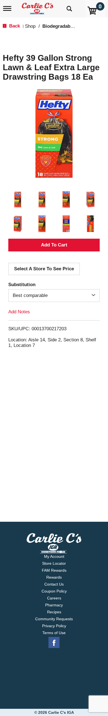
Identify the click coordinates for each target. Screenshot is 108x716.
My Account (54, 556)
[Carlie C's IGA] (38, 6)
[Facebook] (54, 643)
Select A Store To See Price (44, 268)
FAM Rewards (54, 570)
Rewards (54, 577)
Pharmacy (54, 605)
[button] (17, 199)
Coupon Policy (54, 591)
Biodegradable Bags (64, 26)
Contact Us (54, 584)
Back (14, 26)
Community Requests (54, 619)
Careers (54, 598)
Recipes (54, 612)
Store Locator (54, 563)
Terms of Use (54, 633)
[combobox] (54, 295)
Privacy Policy (54, 626)
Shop (30, 26)
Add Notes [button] (19, 311)
